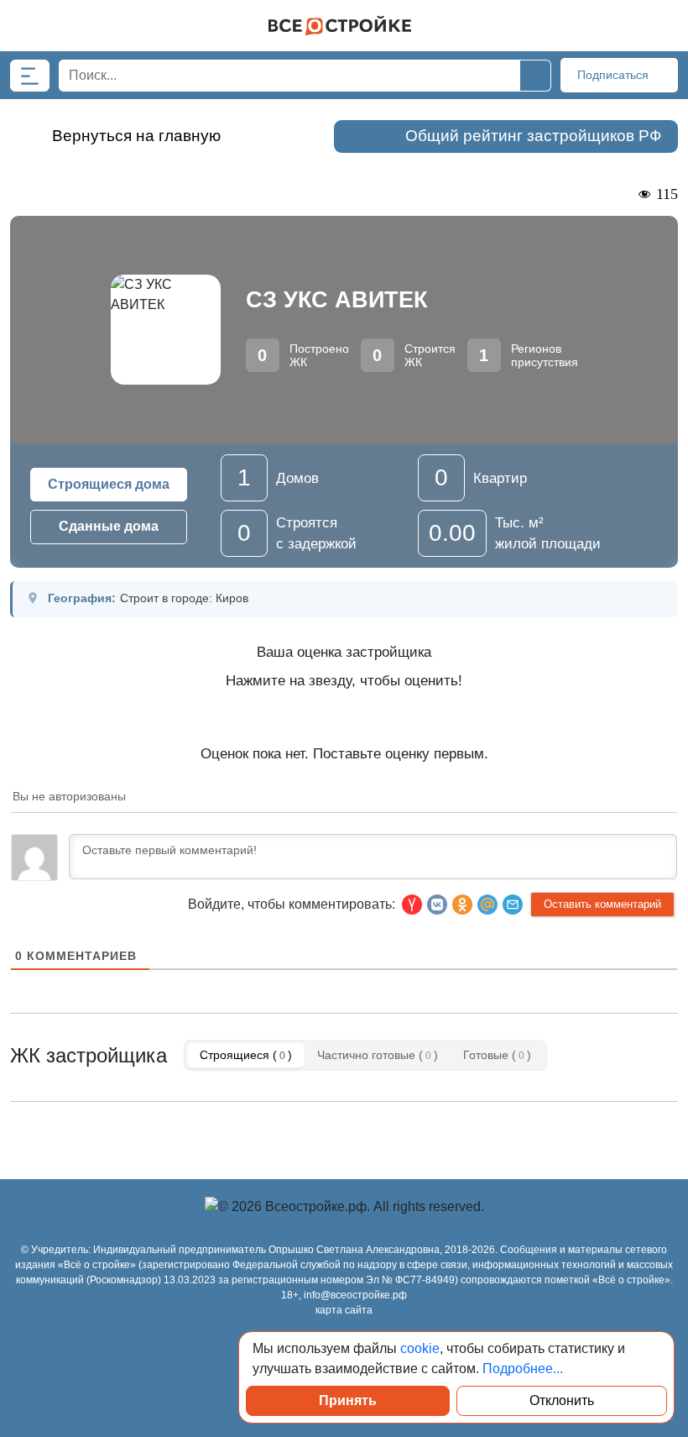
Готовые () (497, 1055)
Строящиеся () (246, 1055)
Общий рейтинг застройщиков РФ (533, 135)
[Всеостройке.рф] (340, 26)
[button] (513, 904)
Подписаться (614, 74)
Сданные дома (109, 526)
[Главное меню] (30, 76)
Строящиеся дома (108, 484)
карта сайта (344, 1310)
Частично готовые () (377, 1055)
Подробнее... (522, 1368)
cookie (420, 1348)
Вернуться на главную (136, 135)
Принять (348, 1400)
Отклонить (561, 1400)
